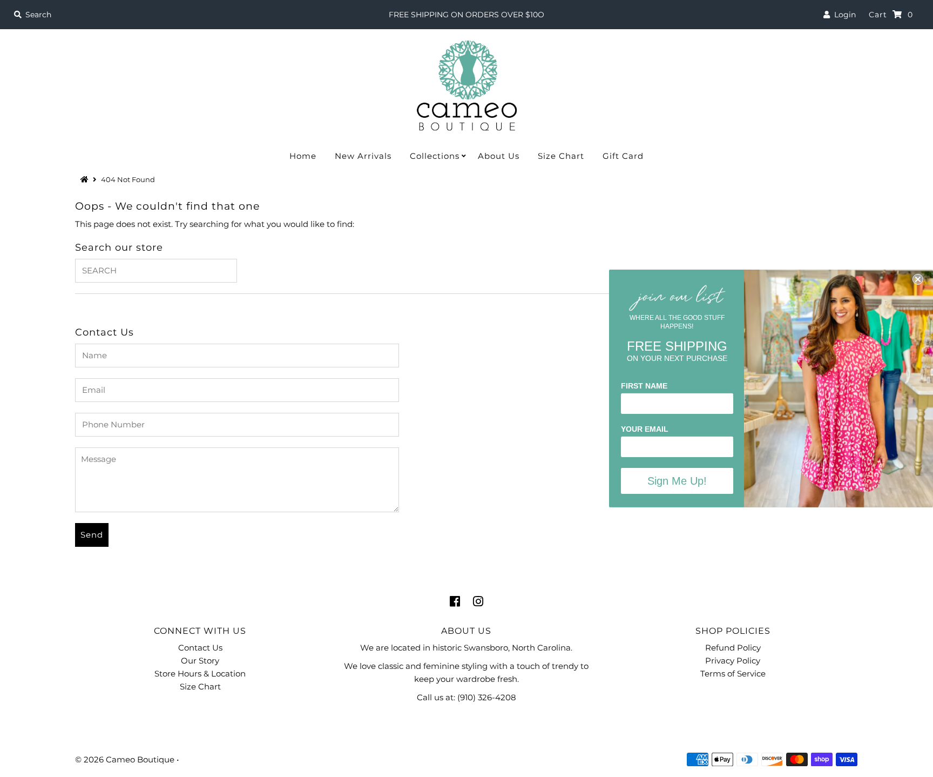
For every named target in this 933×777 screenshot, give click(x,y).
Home (302, 156)
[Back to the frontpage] (85, 179)
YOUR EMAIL (644, 429)
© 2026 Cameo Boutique (124, 759)
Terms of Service (733, 673)
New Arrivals (363, 156)
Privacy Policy (732, 660)
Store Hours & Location (200, 673)
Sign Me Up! (677, 481)
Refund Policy (733, 647)
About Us (498, 156)
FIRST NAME (644, 385)
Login (843, 14)
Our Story (200, 660)
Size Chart (561, 156)
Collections (434, 156)
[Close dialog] (918, 279)
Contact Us (200, 647)
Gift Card (623, 156)
